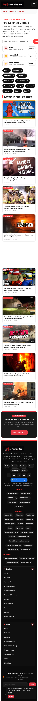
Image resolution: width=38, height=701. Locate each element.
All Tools (7, 577)
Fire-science (21, 11)
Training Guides (9, 590)
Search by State (12, 562)
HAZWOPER (9, 519)
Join (32, 685)
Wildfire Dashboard (10, 558)
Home (5, 11)
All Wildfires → (26, 562)
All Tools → (19, 506)
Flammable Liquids (11, 532)
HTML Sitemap (9, 616)
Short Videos (8, 603)
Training (17, 70)
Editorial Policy (9, 641)
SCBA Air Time (25, 498)
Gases (28, 528)
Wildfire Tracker (9, 586)
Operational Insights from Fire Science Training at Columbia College (16, 207)
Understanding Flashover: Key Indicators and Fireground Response (18, 236)
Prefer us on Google (19, 480)
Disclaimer (8, 663)
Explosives (19, 528)
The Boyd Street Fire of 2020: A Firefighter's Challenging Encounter (18, 403)
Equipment (29, 523)
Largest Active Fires (27, 558)
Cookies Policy (9, 654)
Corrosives (28, 545)
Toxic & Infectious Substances (19, 541)
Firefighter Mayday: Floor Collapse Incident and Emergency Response (18, 178)
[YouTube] (14, 475)
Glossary (7, 612)
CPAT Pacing (12, 498)
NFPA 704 (29, 519)
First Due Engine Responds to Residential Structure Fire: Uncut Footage (17, 374)
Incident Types (9, 523)
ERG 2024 (20, 519)
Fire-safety (9, 86)
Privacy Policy (9, 650)
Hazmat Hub (8, 515)
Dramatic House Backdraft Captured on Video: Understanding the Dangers (19, 317)
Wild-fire (8, 80)
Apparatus (9, 75)
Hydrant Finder (12, 493)
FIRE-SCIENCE (8, 102)
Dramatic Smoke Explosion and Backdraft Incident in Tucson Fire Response (17, 346)
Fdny (20, 86)
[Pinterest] (19, 475)
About (6, 628)
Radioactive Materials (14, 545)
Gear (17, 91)
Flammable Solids (27, 532)
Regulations (30, 515)
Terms (6, 659)
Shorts (24, 470)
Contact (7, 637)
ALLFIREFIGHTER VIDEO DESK (13, 20)
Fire (6, 70)
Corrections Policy (10, 646)
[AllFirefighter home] (12, 4)
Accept (11, 696)
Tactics (20, 523)
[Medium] (24, 475)
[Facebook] (9, 475)
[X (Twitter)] (29, 475)
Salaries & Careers (10, 595)
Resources (15, 470)
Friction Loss (12, 502)
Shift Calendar (25, 493)
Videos (11, 11)
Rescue (30, 86)
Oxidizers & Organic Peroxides (19, 536)
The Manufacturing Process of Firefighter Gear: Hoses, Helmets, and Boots (17, 289)
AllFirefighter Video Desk (12, 36)
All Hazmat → (25, 549)
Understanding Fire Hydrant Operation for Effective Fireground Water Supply (17, 121)
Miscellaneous (13, 549)
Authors (7, 633)
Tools (6, 466)
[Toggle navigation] (34, 4)
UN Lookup (19, 515)
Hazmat (7, 91)
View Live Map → (19, 432)
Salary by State (25, 502)
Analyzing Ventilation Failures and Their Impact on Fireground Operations (17, 150)
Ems (26, 91)
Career (21, 75)
